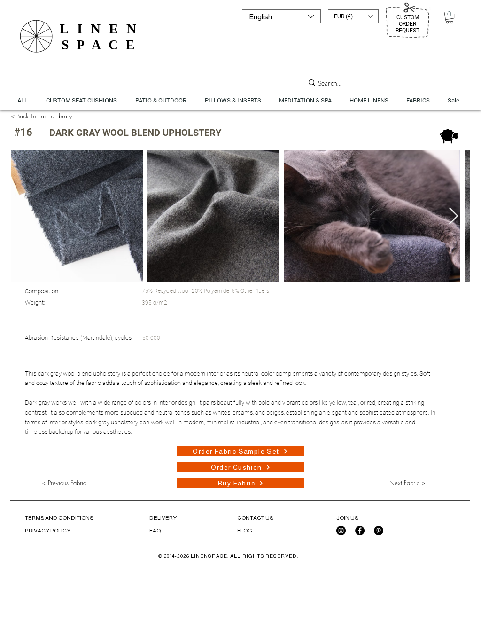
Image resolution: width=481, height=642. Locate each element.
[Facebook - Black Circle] (360, 530)
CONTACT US (255, 518)
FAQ (155, 530)
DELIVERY (163, 518)
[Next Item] (453, 216)
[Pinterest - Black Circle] (378, 530)
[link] (449, 17)
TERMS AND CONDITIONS (59, 518)
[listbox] (353, 16)
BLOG (244, 530)
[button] (353, 16)
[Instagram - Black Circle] (341, 530)
